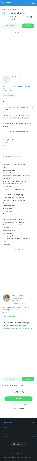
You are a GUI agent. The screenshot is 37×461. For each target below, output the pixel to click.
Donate (18, 399)
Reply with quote (9, 95)
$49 (18, 404)
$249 (25, 404)
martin (13, 295)
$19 (11, 404)
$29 (15, 404)
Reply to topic (11, 26)
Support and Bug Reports (14, 9)
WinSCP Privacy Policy (23, 453)
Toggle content (18, 422)
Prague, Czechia (21, 303)
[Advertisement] (18, 51)
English (18, 444)
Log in (28, 26)
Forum (3, 9)
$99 (21, 404)
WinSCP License (9, 453)
